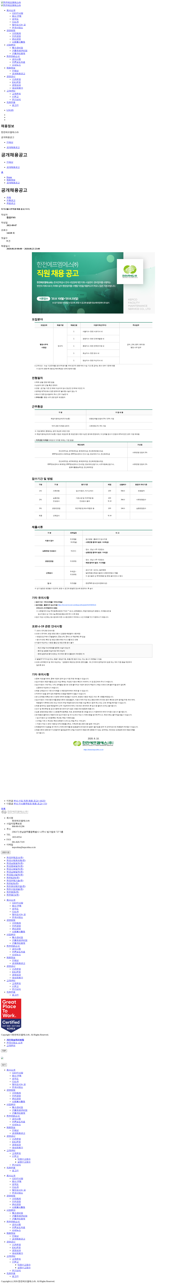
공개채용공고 (18, 73)
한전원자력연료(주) (16, 886)
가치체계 (16, 33)
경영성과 (16, 85)
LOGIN (10, 110)
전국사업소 (17, 27)
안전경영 (16, 36)
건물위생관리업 (19, 50)
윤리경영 (16, 39)
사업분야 (11, 45)
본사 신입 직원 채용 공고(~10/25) (29, 801)
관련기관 (5, 852)
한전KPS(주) (13, 883)
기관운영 (16, 79)
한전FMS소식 (13, 56)
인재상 (15, 71)
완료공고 (11, 203)
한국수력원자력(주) (16, 860)
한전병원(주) (13, 892)
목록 (3, 809)
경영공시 (11, 76)
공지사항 (16, 59)
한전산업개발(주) (15, 889)
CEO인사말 (17, 13)
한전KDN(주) (13, 878)
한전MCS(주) (13, 895)
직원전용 (11, 102)
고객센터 (11, 91)
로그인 (15, 105)
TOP (4, 1051)
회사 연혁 (16, 16)
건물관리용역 (18, 53)
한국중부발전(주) (15, 866)
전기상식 (16, 99)
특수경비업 (17, 48)
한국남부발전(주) (15, 872)
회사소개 (11, 10)
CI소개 (15, 22)
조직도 (15, 19)
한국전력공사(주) (15, 857)
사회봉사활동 (18, 42)
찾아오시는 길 (19, 25)
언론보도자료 (18, 62)
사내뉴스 (16, 65)
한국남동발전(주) (15, 863)
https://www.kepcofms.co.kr (93, 750)
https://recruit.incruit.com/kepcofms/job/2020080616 (77, 605)
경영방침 (11, 30)
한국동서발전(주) (15, 875)
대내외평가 (17, 88)
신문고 (15, 96)
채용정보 (11, 68)
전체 (9, 197)
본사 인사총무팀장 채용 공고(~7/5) (30, 803)
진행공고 (11, 200)
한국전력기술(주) (15, 880)
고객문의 (16, 94)
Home (9, 177)
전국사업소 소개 (14, 1043)
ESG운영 (16, 82)
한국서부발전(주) (15, 869)
